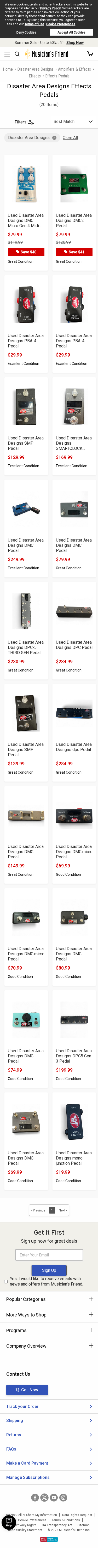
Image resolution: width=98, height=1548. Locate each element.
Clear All (70, 137)
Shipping (14, 1420)
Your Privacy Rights (23, 1525)
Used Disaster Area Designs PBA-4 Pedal (26, 340)
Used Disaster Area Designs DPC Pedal (74, 645)
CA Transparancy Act (57, 1525)
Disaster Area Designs (35, 69)
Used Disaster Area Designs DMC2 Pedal (74, 220)
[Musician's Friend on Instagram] (63, 1497)
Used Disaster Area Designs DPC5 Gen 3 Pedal (74, 1056)
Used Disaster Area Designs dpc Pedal (74, 747)
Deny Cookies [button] (26, 32)
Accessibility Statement (25, 1530)
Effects (35, 76)
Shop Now (75, 43)
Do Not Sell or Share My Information (31, 1515)
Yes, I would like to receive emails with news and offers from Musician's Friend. (46, 1281)
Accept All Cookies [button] (71, 32)
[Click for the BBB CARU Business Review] (49, 1539)
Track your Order (22, 1406)
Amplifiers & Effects (74, 69)
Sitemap (83, 1525)
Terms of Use (34, 24)
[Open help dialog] (9, 1522)
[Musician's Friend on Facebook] (35, 1497)
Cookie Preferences (60, 24)
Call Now (29, 1389)
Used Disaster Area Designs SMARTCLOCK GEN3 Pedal (74, 443)
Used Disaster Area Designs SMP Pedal (26, 443)
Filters (20, 122)
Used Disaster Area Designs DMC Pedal (26, 545)
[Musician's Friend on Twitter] (44, 1497)
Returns (13, 1434)
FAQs (11, 1449)
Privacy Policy (50, 8)
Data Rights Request (77, 1515)
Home (8, 69)
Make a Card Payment (27, 1463)
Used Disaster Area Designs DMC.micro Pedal (74, 851)
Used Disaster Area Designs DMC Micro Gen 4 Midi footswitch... (26, 220)
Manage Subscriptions (28, 1477)
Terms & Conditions (66, 1520)
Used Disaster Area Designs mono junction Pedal (74, 1158)
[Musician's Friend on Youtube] (54, 1497)
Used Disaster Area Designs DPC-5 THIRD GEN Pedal (26, 647)
